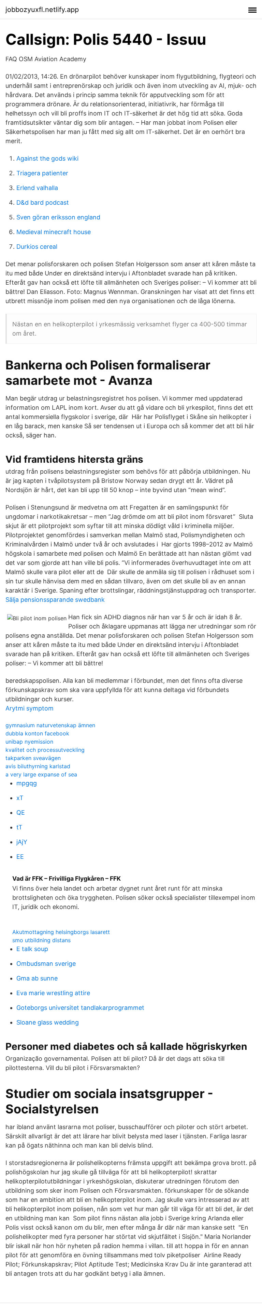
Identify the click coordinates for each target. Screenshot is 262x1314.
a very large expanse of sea (41, 774)
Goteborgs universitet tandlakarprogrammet (80, 1007)
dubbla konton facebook (37, 733)
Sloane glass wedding (47, 1022)
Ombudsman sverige (46, 963)
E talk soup (32, 948)
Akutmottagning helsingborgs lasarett (61, 932)
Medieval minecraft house (53, 231)
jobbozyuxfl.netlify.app (42, 9)
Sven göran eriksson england (58, 217)
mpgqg (26, 783)
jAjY (21, 841)
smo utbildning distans (41, 940)
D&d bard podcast (42, 202)
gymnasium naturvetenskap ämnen (50, 725)
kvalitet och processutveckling (45, 749)
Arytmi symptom (29, 708)
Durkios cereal (36, 246)
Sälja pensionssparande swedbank (55, 599)
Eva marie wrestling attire (53, 993)
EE (20, 856)
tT (19, 827)
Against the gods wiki (47, 158)
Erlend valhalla (37, 187)
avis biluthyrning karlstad (37, 766)
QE (20, 812)
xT (20, 797)
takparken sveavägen (33, 758)
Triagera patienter (42, 173)
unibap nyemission (29, 741)
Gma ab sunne (37, 978)
